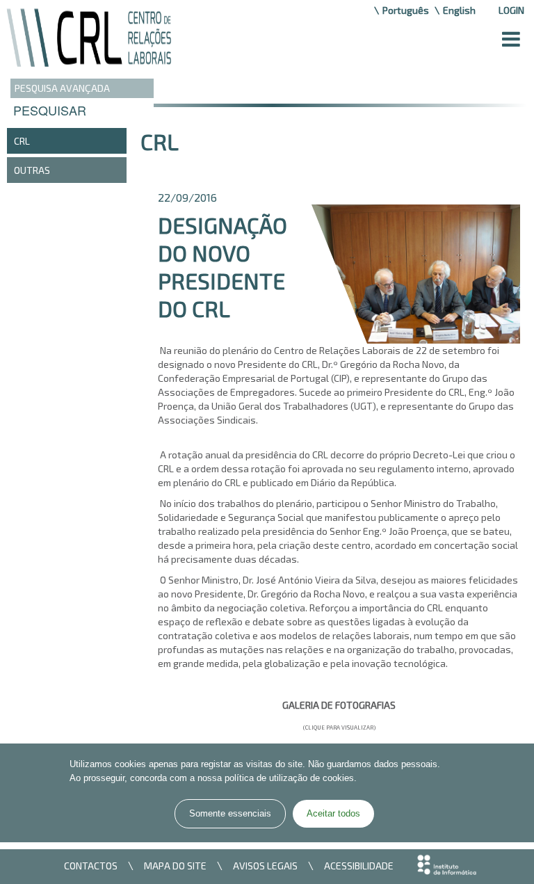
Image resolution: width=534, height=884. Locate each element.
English (459, 10)
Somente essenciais (230, 814)
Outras (32, 170)
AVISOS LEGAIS (265, 865)
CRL (22, 141)
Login (511, 10)
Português (405, 10)
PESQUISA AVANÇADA (62, 88)
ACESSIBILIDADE (359, 865)
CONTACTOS (91, 865)
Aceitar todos (333, 814)
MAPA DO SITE (175, 865)
